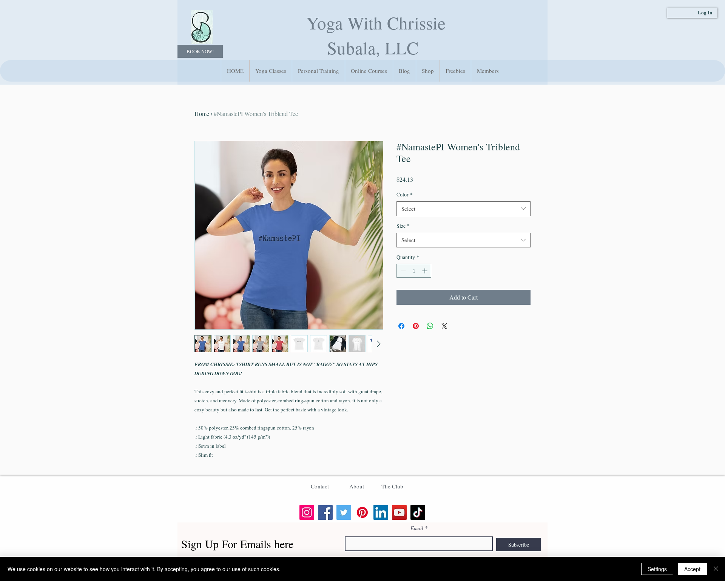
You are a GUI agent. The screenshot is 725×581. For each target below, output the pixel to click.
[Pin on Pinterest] (415, 326)
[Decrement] (402, 270)
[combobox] (463, 208)
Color (404, 194)
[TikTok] (417, 512)
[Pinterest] (362, 512)
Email (416, 528)
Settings (657, 569)
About (356, 486)
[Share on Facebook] (401, 326)
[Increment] (425, 270)
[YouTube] (399, 512)
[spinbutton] (414, 270)
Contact (320, 486)
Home (201, 113)
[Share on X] (444, 326)
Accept (692, 569)
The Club (392, 486)
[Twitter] (343, 512)
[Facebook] (325, 512)
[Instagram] (306, 512)
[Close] (715, 569)
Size (403, 225)
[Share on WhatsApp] (430, 326)
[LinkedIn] (380, 512)
